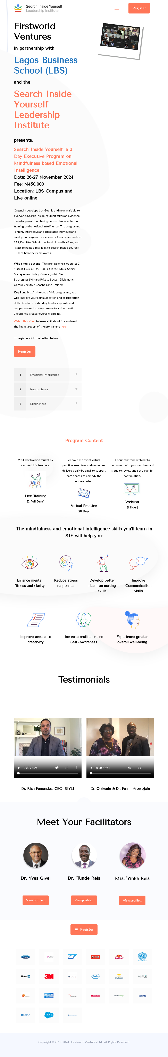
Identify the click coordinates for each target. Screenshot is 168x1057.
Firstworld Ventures (35, 31)
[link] (48, 374)
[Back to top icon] (151, 1050)
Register (139, 8)
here (64, 326)
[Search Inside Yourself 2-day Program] (38, 8)
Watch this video (24, 321)
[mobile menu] (116, 8)
